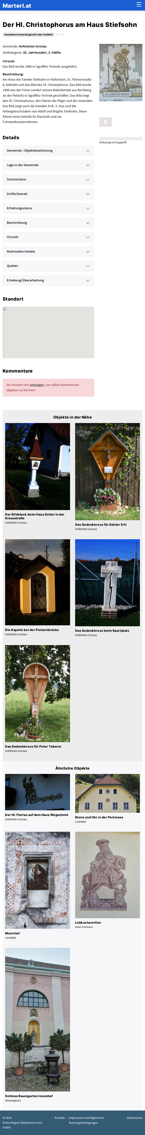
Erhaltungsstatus (19, 208)
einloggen (37, 385)
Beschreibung (17, 223)
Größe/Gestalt (17, 194)
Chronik (12, 237)
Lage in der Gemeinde (22, 165)
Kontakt (60, 1118)
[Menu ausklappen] (139, 5)
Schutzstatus (16, 179)
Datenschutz (135, 1118)
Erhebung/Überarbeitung (25, 280)
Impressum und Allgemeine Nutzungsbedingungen (86, 1120)
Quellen (12, 266)
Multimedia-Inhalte (21, 251)
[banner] (17, 5)
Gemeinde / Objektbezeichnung (29, 150)
